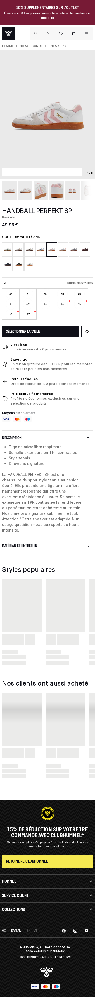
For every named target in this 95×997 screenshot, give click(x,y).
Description (12, 438)
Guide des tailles (80, 283)
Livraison (19, 344)
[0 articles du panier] (74, 33)
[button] (48, 33)
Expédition (20, 359)
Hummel (9, 881)
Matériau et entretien (19, 546)
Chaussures (31, 46)
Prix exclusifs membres (32, 394)
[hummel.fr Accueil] (8, 33)
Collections (13, 909)
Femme (8, 46)
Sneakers (57, 46)
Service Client (15, 895)
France (15, 930)
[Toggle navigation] (36, 33)
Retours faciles (24, 379)
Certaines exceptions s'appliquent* (30, 842)
